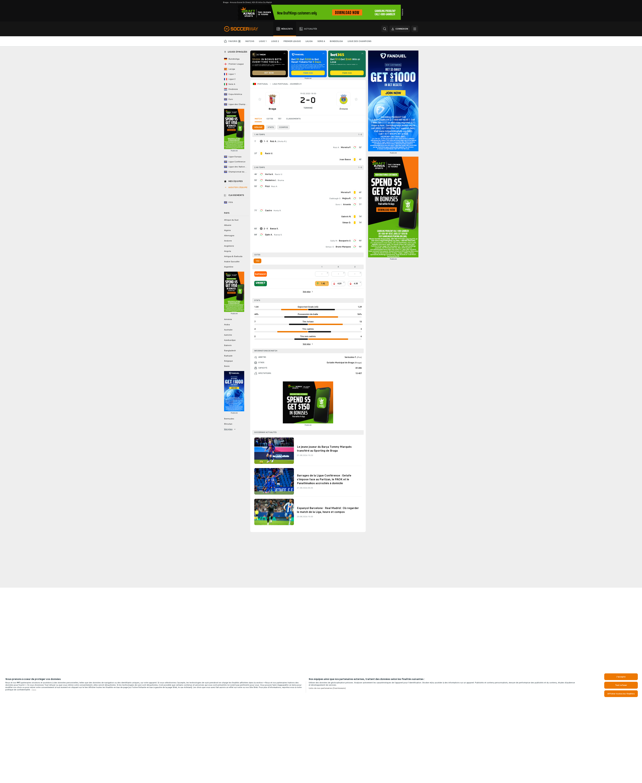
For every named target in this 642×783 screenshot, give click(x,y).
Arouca (343, 108)
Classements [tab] (293, 119)
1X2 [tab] (257, 261)
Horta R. (282, 141)
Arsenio (347, 204)
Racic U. (278, 174)
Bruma (281, 180)
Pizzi (267, 186)
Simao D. (330, 246)
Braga (272, 108)
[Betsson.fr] (260, 274)
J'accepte (621, 677)
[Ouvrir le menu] (414, 29)
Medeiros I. (270, 180)
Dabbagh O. (335, 198)
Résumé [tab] (258, 127)
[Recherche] (384, 29)
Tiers (33, 689)
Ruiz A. (336, 147)
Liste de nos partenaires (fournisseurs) (327, 688)
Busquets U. (345, 240)
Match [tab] (258, 119)
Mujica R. (346, 198)
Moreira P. (346, 147)
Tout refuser (621, 685)
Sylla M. (334, 240)
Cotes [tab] (270, 119)
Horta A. (269, 174)
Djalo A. (269, 234)
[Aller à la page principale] (243, 29)
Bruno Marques (343, 246)
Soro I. (339, 204)
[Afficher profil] (272, 99)
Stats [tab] (271, 127)
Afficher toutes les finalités (620, 694)
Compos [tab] (283, 127)
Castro (268, 210)
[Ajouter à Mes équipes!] (260, 99)
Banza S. (278, 234)
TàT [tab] (279, 119)
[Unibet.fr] (260, 283)
